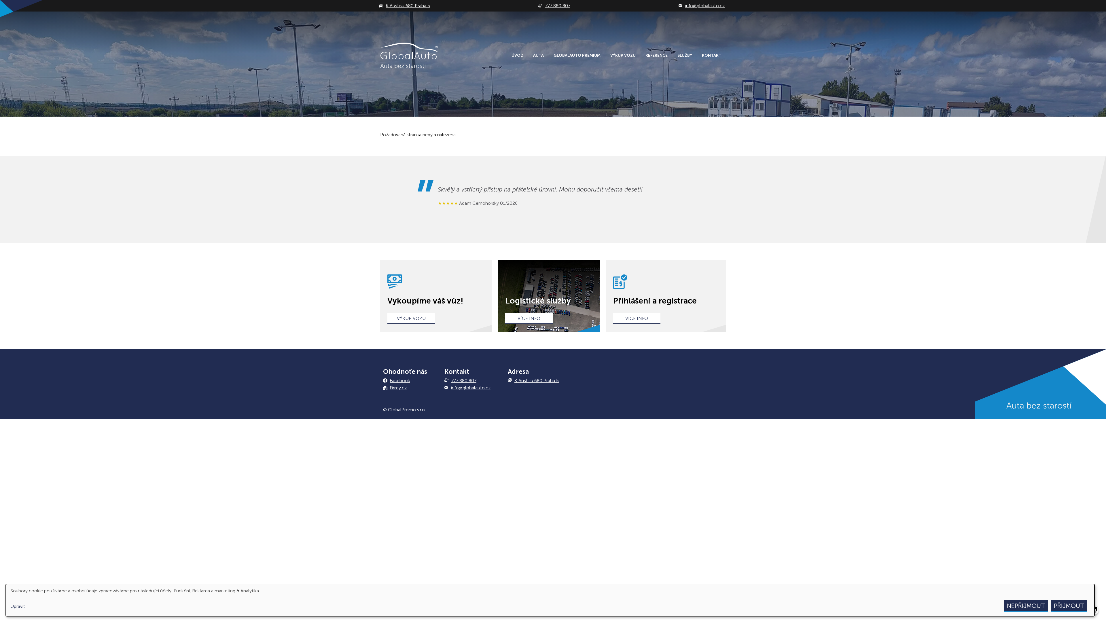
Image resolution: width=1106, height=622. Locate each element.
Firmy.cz (398, 387)
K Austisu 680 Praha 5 (536, 380)
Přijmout (1069, 605)
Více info (529, 318)
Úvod (517, 55)
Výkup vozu (623, 55)
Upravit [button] (17, 606)
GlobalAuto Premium (577, 55)
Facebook (400, 380)
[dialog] (550, 600)
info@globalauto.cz (470, 387)
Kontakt (711, 55)
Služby (684, 55)
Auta (538, 55)
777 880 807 (463, 380)
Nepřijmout (1026, 605)
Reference (656, 55)
